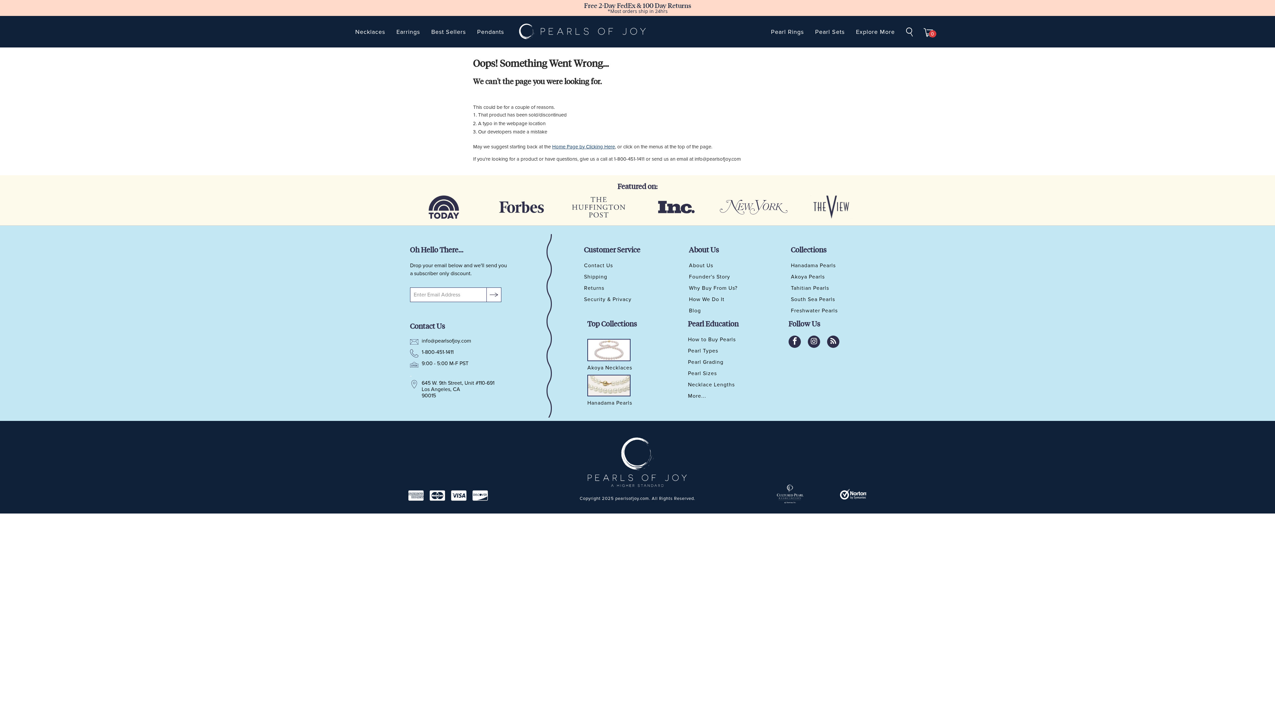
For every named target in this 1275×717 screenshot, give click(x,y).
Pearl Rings (787, 32)
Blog (695, 310)
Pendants (490, 32)
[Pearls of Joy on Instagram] (814, 342)
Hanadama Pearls (813, 265)
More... (697, 396)
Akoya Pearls (808, 277)
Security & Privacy (608, 299)
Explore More (875, 32)
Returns (594, 288)
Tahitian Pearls (810, 288)
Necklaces (370, 32)
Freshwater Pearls (814, 310)
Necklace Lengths (711, 384)
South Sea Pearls (813, 299)
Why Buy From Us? (713, 288)
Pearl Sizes (702, 373)
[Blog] (833, 342)
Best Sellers (448, 32)
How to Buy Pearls (712, 339)
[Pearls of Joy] (582, 31)
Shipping (595, 277)
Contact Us (598, 265)
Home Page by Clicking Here (583, 147)
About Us (701, 265)
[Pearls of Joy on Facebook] (795, 342)
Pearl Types (703, 351)
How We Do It (706, 299)
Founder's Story (709, 277)
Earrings (408, 32)
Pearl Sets (830, 32)
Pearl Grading (705, 362)
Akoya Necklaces (609, 368)
